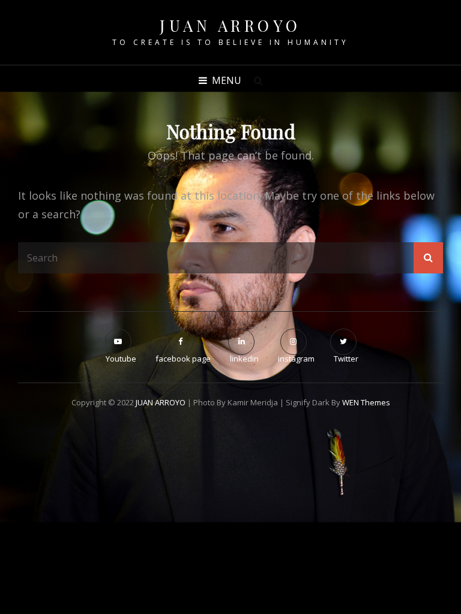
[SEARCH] (258, 80)
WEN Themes (366, 402)
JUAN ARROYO (230, 25)
